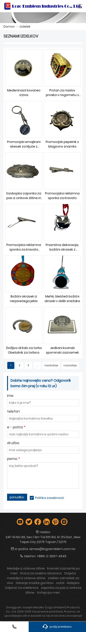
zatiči (60, 583)
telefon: (13, 412)
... (37, 365)
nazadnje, (70, 365)
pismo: (13, 459)
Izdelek (25, 26)
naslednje (51, 365)
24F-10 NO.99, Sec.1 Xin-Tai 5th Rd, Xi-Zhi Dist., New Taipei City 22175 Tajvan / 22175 (43, 539)
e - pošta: (16, 427)
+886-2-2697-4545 (51, 556)
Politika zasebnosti (49, 498)
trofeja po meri (48, 592)
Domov (9, 26)
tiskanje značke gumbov (35, 583)
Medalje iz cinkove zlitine (26, 568)
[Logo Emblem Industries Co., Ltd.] (43, 6)
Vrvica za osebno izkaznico (41, 573)
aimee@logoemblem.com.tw (52, 549)
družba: (13, 443)
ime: (10, 396)
